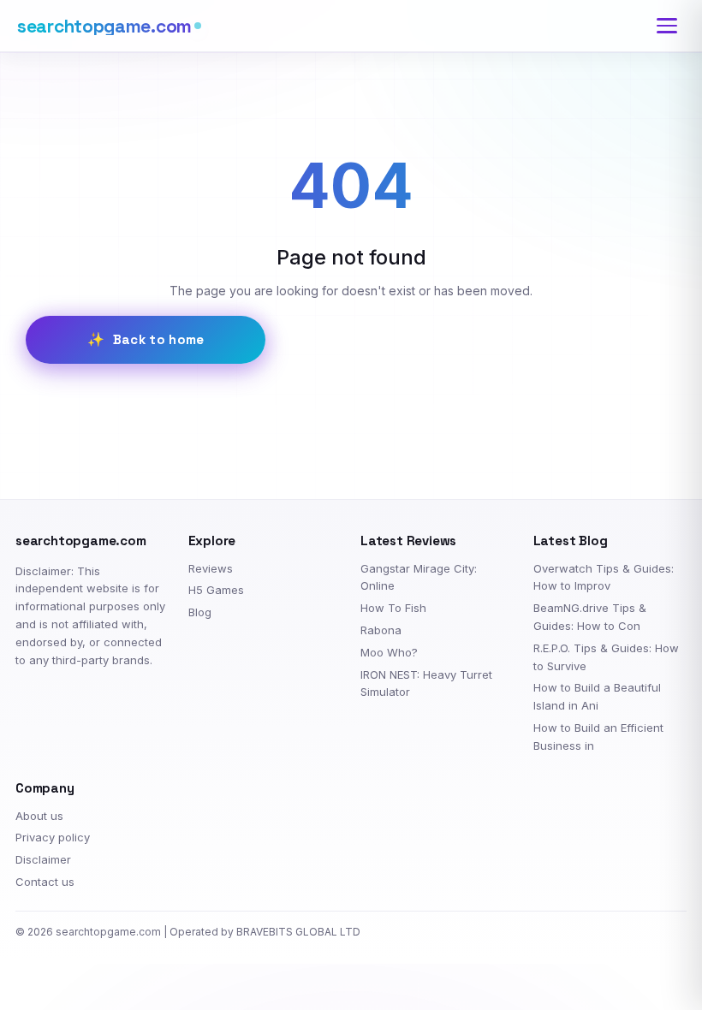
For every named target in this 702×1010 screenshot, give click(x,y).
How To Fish (393, 608)
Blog (199, 612)
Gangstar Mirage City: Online (418, 577)
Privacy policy (52, 837)
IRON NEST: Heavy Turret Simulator (426, 683)
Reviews (210, 568)
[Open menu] (667, 25)
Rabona (381, 630)
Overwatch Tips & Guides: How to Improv (603, 577)
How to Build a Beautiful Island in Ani (597, 696)
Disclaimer (43, 859)
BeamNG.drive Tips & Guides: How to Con (589, 617)
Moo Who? (389, 652)
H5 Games (216, 590)
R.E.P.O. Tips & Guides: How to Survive (606, 657)
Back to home (159, 339)
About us (39, 816)
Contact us (44, 881)
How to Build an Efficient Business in (598, 736)
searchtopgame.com (104, 26)
